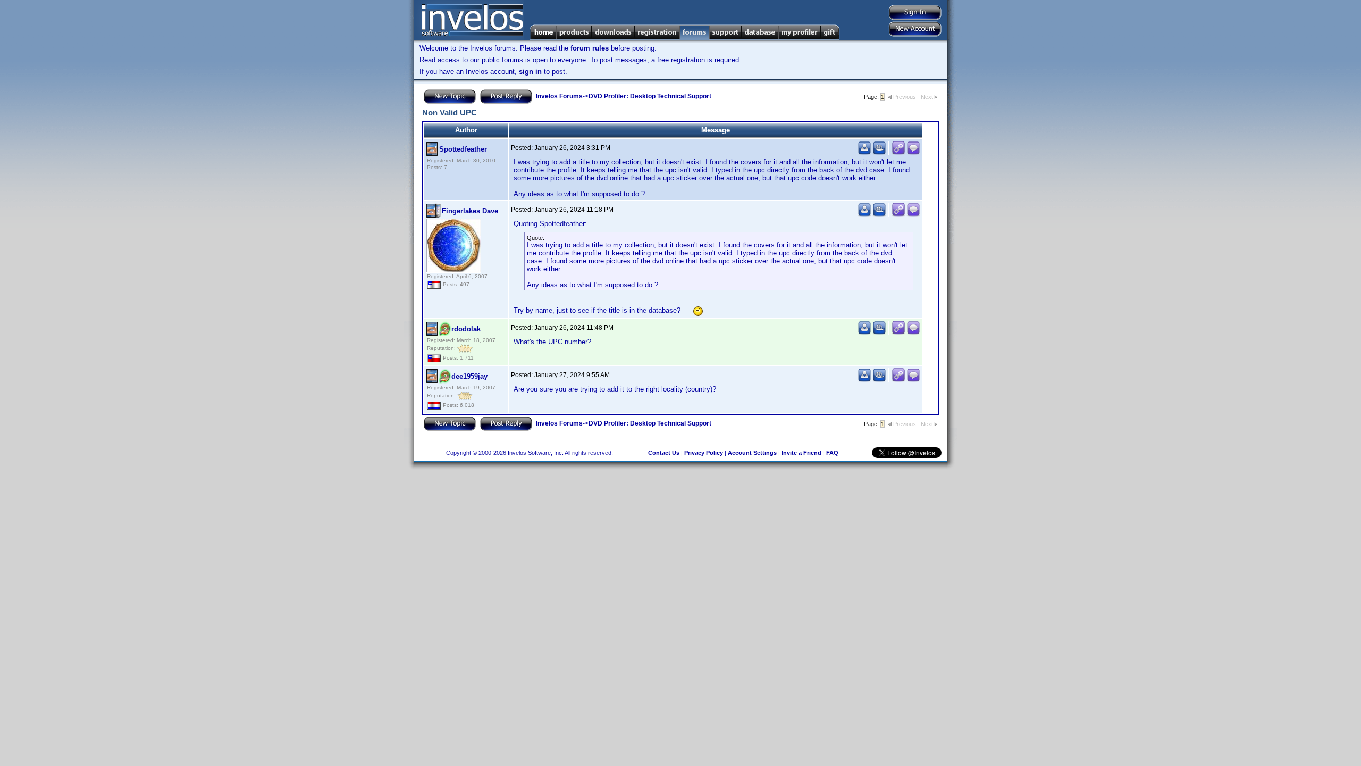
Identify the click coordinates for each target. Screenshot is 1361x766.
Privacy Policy (703, 452)
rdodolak (466, 329)
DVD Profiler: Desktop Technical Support (650, 96)
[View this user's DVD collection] (879, 152)
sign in (530, 72)
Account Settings (752, 452)
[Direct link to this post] (898, 152)
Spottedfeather (463, 149)
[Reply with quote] (913, 152)
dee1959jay (469, 376)
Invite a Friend (801, 452)
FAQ (832, 452)
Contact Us (663, 452)
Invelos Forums (559, 96)
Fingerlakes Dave (470, 211)
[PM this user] (864, 152)
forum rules (589, 48)
